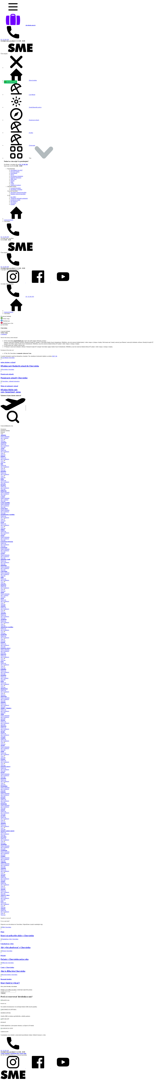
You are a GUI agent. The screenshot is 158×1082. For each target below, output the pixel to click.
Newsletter (13, 203)
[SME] (20, 252)
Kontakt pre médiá (15, 200)
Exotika (31, 132)
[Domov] (16, 218)
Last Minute (32, 94)
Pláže (12, 182)
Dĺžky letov (14, 179)
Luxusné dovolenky (16, 188)
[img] (20, 53)
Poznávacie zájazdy (34, 120)
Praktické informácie (16, 177)
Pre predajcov (14, 201)
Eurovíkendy (14, 173)
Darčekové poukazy (16, 185)
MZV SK (54, 356)
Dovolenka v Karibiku (16, 189)
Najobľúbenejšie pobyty (35, 107)
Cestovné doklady (8, 220)
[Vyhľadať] (13, 422)
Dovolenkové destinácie (17, 176)
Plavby (12, 174)
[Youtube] (63, 282)
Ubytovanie (32, 145)
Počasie (12, 180)
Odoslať (3, 993)
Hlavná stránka (33, 80)
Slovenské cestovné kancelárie (18, 192)
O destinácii (4, 334)
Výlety (12, 183)
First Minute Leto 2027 (17, 170)
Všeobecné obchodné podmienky (19, 198)
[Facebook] (38, 282)
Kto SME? (13, 197)
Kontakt (13, 204)
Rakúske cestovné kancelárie (18, 194)
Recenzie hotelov (15, 171)
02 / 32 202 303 (5, 39)
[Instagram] (13, 282)
